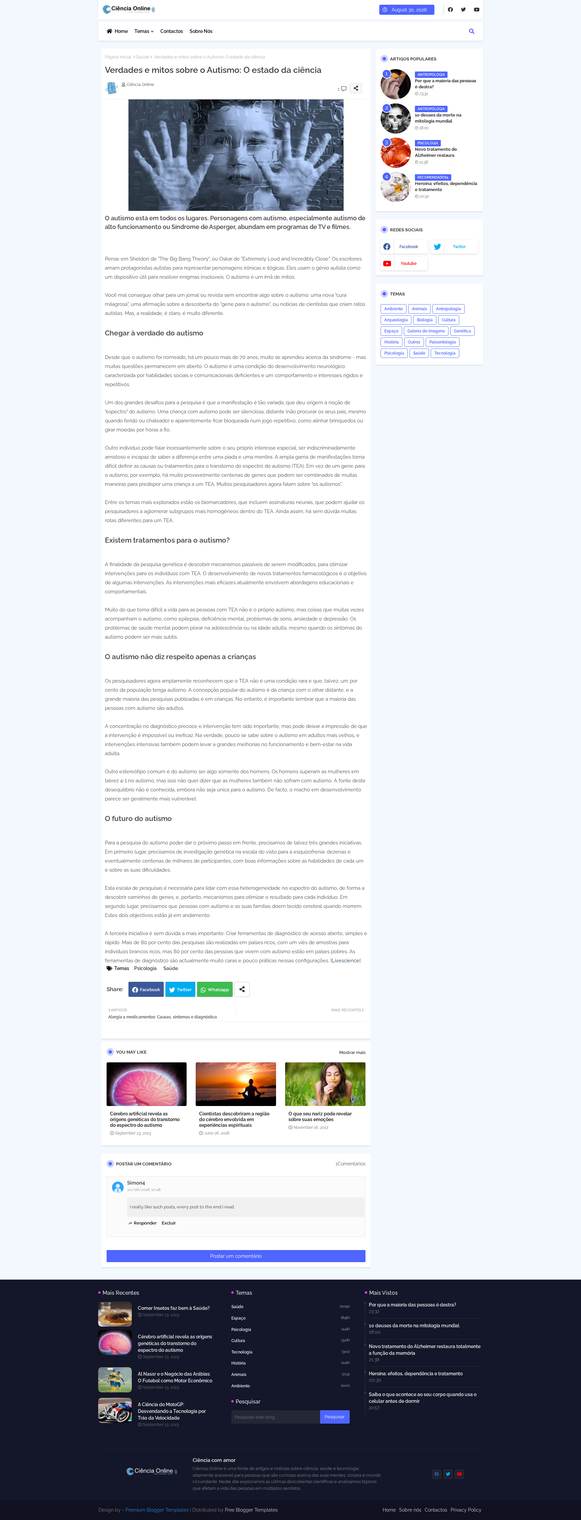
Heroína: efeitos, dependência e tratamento (446, 186)
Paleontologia (442, 342)
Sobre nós (201, 31)
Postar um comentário (236, 1256)
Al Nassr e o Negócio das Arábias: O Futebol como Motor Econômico (175, 1377)
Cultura (449, 320)
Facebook (150, 989)
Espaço (391, 331)
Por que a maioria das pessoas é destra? (445, 83)
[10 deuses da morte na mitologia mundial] (396, 118)
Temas (141, 31)
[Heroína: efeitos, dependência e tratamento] (396, 187)
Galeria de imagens (426, 331)
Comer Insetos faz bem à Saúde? (174, 1308)
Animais (419, 309)
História (391, 342)
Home (121, 31)
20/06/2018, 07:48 (144, 1190)
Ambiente (393, 309)
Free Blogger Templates (251, 1510)
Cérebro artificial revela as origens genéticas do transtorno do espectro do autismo (145, 1119)
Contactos (171, 31)
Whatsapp (218, 989)
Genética (462, 331)
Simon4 (136, 1183)
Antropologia (448, 309)
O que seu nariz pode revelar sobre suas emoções (320, 1116)
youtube (409, 263)
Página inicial (118, 56)
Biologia (425, 320)
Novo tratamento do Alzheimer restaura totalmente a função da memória (439, 158)
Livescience (345, 961)
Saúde (142, 56)
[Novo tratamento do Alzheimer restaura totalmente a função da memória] (396, 153)
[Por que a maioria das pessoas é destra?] (396, 84)
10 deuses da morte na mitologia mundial (438, 118)
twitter (459, 246)
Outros (414, 342)
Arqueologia (396, 320)
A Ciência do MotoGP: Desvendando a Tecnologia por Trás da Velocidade (172, 1411)
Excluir (169, 1223)
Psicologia (145, 968)
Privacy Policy (466, 1510)
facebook (408, 246)
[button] (471, 31)
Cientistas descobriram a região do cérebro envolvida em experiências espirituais (234, 1119)
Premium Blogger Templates (157, 1510)
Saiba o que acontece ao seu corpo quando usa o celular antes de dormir (422, 1398)
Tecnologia (445, 353)
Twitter (184, 989)
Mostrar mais (352, 1052)
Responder (145, 1223)
